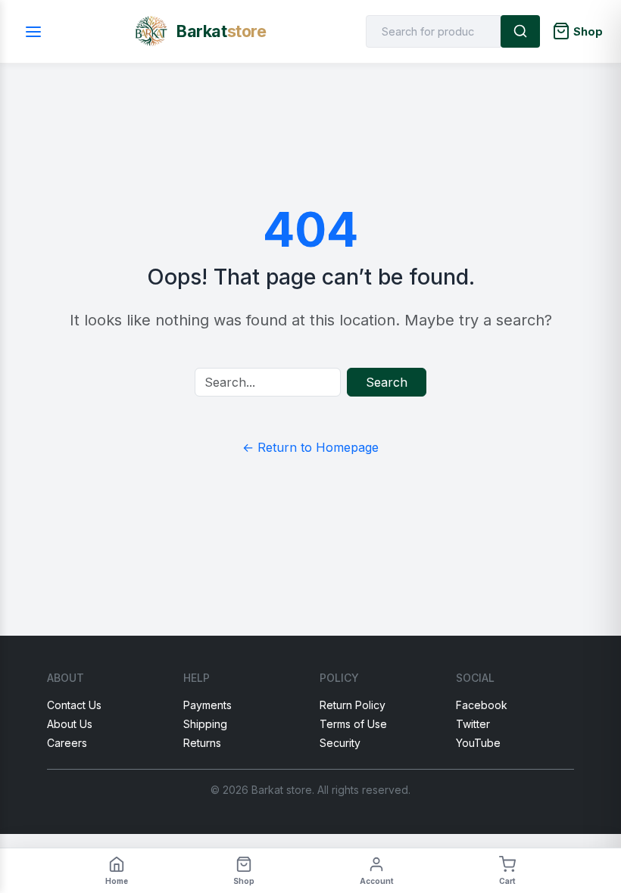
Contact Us (74, 705)
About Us (69, 723)
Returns (202, 742)
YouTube (478, 742)
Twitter (473, 723)
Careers (67, 742)
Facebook (481, 705)
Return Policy (352, 705)
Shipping (205, 723)
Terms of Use (353, 723)
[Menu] (33, 31)
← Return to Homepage (310, 447)
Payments (207, 705)
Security (340, 742)
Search (386, 382)
